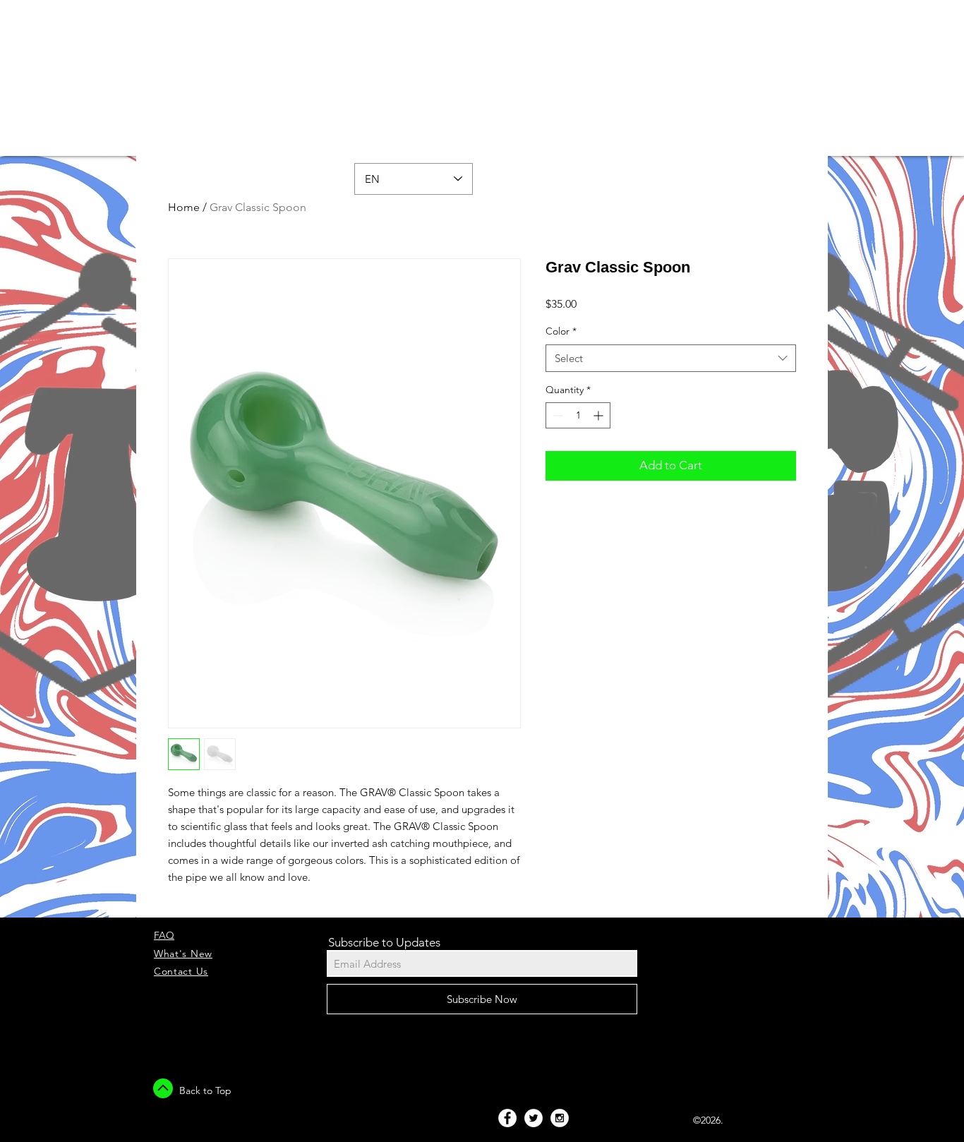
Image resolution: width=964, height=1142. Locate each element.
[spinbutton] (578, 415)
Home (184, 207)
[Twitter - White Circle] (533, 1118)
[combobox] (671, 358)
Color (561, 331)
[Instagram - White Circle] (559, 1118)
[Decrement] (556, 415)
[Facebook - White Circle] (507, 1118)
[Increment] (599, 415)
